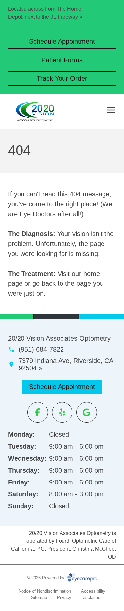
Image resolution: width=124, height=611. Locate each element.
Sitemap (39, 597)
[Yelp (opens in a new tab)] (62, 412)
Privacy (64, 597)
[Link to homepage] (35, 111)
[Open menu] (110, 110)
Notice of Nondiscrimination (45, 591)
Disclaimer (91, 597)
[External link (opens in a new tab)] (86, 412)
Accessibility (93, 591)
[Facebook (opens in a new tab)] (37, 412)
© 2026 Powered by (46, 577)
